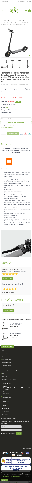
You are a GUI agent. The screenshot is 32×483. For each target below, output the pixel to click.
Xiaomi (7, 107)
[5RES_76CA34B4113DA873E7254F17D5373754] (20, 64)
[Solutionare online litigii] (16, 468)
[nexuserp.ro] (5, 452)
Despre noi (4, 356)
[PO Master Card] (13, 455)
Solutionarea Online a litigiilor (9, 379)
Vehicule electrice (23, 20)
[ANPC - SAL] (16, 460)
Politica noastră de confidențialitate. (10, 476)
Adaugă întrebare (23, 84)
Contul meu (22, 1)
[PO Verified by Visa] (27, 452)
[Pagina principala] (14, 10)
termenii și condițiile (14, 125)
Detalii (18, 101)
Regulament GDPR (6, 365)
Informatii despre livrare (8, 354)
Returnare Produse (6, 362)
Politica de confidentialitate (8, 368)
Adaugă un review (7, 278)
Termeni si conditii (6, 359)
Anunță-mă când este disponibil (16, 122)
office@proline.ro (7, 397)
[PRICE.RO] (19, 455)
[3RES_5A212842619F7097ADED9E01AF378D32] (5, 64)
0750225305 (6, 393)
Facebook (6, 408)
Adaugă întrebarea (8, 310)
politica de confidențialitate (7, 127)
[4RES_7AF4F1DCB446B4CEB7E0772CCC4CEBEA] (12, 64)
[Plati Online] (21, 452)
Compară (5, 1)
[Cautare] (2, 10)
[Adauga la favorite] (25, 133)
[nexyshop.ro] (14, 452)
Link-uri (28, 1)
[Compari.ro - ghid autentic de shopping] (8, 437)
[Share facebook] (21, 133)
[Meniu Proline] (26, 11)
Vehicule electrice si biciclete (10, 20)
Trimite (19, 433)
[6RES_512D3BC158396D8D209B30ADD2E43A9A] (27, 64)
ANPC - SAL (5, 376)
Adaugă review (13, 84)
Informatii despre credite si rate (9, 370)
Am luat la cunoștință (8, 433)
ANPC (3, 373)
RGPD (13, 433)
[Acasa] (1, 20)
